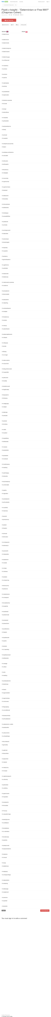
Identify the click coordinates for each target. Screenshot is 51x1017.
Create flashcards (13, 1)
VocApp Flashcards (6, 1015)
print (13, 24)
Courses (21, 1)
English (3, 910)
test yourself (24, 24)
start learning (9, 20)
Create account (41, 1)
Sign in (48, 1)
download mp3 (6, 24)
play (17, 24)
